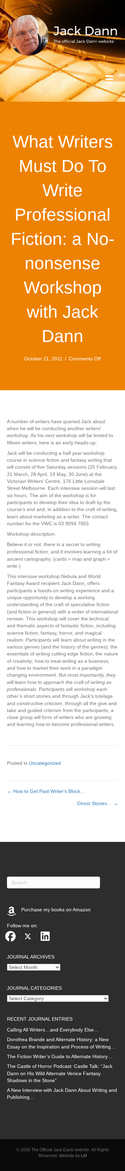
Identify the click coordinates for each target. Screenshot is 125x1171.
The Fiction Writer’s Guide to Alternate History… (59, 1056)
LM (84, 1155)
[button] (10, 936)
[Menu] (109, 79)
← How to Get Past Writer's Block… (46, 791)
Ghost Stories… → (97, 803)
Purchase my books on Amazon (56, 909)
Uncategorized (45, 763)
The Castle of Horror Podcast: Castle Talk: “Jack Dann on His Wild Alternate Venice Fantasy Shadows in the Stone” (59, 1073)
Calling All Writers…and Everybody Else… (53, 1029)
